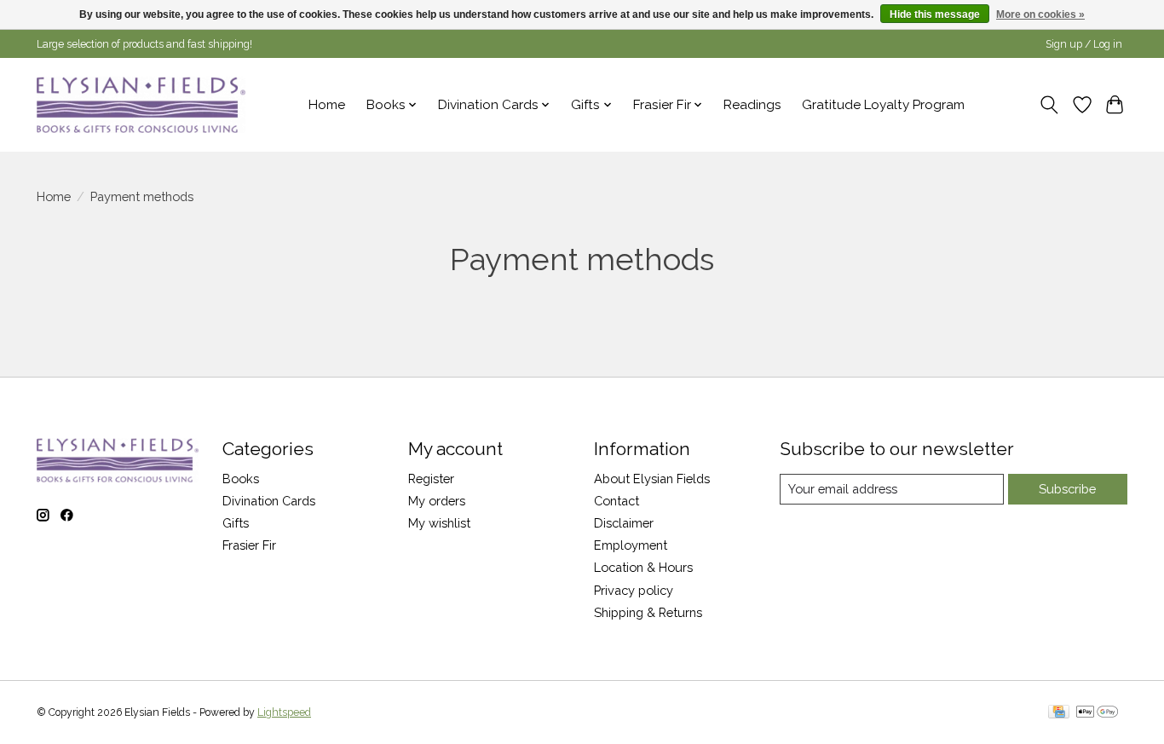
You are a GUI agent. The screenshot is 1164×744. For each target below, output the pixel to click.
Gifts (235, 523)
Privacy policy (633, 590)
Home (326, 104)
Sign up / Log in (1084, 44)
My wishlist (439, 523)
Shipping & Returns (648, 612)
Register (431, 478)
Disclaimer (624, 523)
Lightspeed (284, 712)
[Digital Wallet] (1097, 713)
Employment (630, 545)
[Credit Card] (1058, 713)
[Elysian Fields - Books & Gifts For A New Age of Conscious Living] (141, 104)
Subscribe (1067, 489)
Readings (752, 104)
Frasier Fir (249, 545)
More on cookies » (1040, 14)
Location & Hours (643, 567)
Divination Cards (268, 500)
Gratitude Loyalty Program (883, 104)
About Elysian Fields (652, 478)
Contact (616, 500)
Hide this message (935, 14)
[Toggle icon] (1049, 104)
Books (240, 478)
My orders (436, 500)
